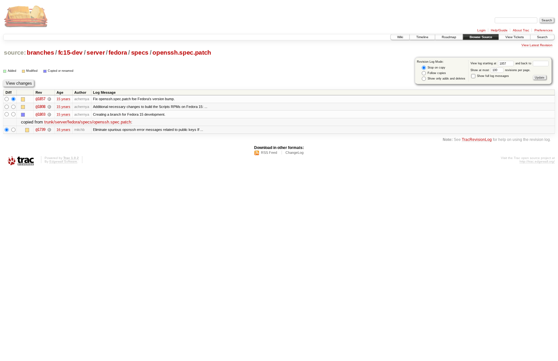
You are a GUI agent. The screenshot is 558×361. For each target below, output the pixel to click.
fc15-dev (70, 52)
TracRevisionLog (477, 139)
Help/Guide (499, 30)
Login (481, 30)
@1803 (40, 114)
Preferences (543, 30)
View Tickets (514, 37)
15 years (63, 99)
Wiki (400, 37)
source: (15, 52)
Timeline (422, 37)
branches (40, 52)
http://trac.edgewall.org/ (537, 161)
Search (542, 37)
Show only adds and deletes (446, 78)
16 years (63, 130)
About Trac (521, 30)
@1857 (40, 99)
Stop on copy (436, 67)
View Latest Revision (537, 45)
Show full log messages (492, 76)
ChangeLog (294, 152)
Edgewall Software (63, 161)
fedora (117, 52)
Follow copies (436, 73)
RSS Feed (269, 152)
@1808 (40, 106)
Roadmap (449, 37)
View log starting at (483, 63)
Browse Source (481, 37)
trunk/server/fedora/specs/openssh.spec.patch (87, 122)
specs (140, 52)
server (96, 52)
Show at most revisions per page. (500, 70)
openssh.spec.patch (181, 52)
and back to (523, 63)
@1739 (40, 129)
